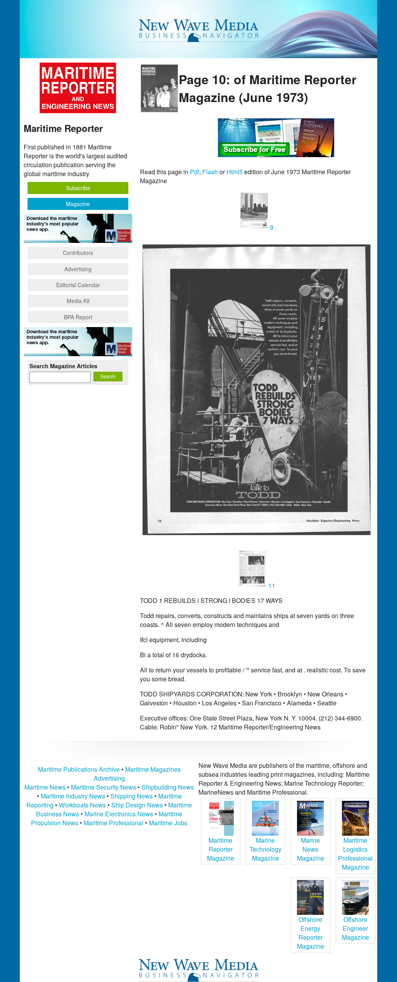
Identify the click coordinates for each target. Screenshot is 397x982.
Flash (210, 171)
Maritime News (45, 787)
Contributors (78, 252)
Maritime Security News (103, 787)
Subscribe (78, 188)
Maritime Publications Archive (79, 769)
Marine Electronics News (119, 813)
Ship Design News (137, 804)
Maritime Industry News (73, 795)
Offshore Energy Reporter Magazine (310, 933)
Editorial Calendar (78, 285)
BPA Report (78, 317)
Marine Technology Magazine (265, 849)
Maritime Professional (113, 822)
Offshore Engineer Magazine (355, 928)
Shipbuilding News (168, 787)
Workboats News (82, 804)
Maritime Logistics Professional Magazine (355, 853)
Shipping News (131, 795)
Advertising (77, 269)
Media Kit (78, 301)
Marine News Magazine (310, 849)
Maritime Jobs (168, 822)
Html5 (234, 171)
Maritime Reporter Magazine (220, 849)
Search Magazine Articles (63, 366)
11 (271, 585)
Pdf (194, 171)
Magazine (78, 204)
